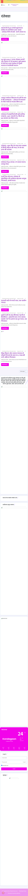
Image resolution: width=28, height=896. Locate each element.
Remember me (5, 765)
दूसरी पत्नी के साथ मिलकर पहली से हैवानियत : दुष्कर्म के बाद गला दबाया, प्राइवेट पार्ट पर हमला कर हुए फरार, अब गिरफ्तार (14, 318)
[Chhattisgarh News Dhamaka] (14, 5)
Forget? (24, 762)
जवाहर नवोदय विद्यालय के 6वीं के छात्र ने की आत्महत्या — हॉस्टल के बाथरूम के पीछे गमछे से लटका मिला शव (13, 100)
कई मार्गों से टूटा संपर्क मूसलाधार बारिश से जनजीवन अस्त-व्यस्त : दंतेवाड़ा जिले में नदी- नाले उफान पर (13, 30)
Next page (22, 371)
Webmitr (18, 893)
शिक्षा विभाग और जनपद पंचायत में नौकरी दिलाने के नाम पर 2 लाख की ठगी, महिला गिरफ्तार (13, 355)
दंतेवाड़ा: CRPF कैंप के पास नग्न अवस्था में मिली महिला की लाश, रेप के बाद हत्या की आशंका (14, 148)
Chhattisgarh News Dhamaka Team (9, 26)
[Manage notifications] (3, 893)
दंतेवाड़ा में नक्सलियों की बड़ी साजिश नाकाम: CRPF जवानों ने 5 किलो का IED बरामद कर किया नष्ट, (13, 116)
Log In (14, 769)
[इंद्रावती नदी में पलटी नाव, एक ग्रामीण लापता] (14, 243)
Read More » (5, 39)
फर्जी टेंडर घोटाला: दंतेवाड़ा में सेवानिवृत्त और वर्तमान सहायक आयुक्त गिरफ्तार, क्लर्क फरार (13, 179)
